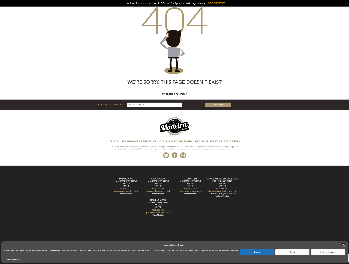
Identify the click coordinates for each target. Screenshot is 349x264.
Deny (292, 252)
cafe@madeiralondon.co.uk (126, 191)
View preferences (328, 252)
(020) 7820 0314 (190, 189)
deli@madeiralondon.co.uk (190, 191)
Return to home (174, 94)
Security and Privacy (13, 259)
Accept (257, 252)
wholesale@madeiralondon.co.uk (222, 191)
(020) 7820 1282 (158, 210)
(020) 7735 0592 (158, 189)
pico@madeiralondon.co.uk (158, 213)
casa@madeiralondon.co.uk (158, 191)
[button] (343, 244)
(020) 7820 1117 (126, 189)
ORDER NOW (216, 3)
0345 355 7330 (222, 189)
